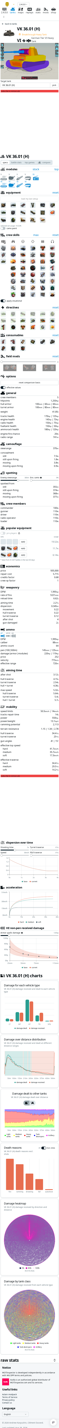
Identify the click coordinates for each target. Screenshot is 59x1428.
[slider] (2, 362)
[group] (29, 1103)
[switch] (3, 228)
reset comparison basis (29, 382)
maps (21, 12)
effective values (14, 388)
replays (29, 12)
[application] (29, 870)
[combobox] (8, 4)
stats (38, 12)
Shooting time (7, 847)
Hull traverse (36, 853)
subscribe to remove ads (10, 91)
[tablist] (27, 162)
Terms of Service (9, 1397)
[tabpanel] (29, 765)
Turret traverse (37, 847)
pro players (12, 533)
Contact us (7, 1402)
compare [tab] (46, 162)
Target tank (6, 81)
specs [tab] (5, 162)
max (36, 235)
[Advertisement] (29, 122)
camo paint (12, 228)
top (56, 169)
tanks (13, 12)
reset (55, 192)
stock (36, 169)
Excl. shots (51, 1148)
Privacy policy (8, 1400)
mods (46, 12)
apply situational (14, 301)
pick (54, 85)
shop (53, 12)
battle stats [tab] (16, 162)
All (39, 1148)
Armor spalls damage (10, 933)
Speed (3, 853)
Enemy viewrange (9, 478)
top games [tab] (30, 162)
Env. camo (34, 478)
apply (23, 542)
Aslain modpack (9, 1394)
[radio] (26, 1103)
